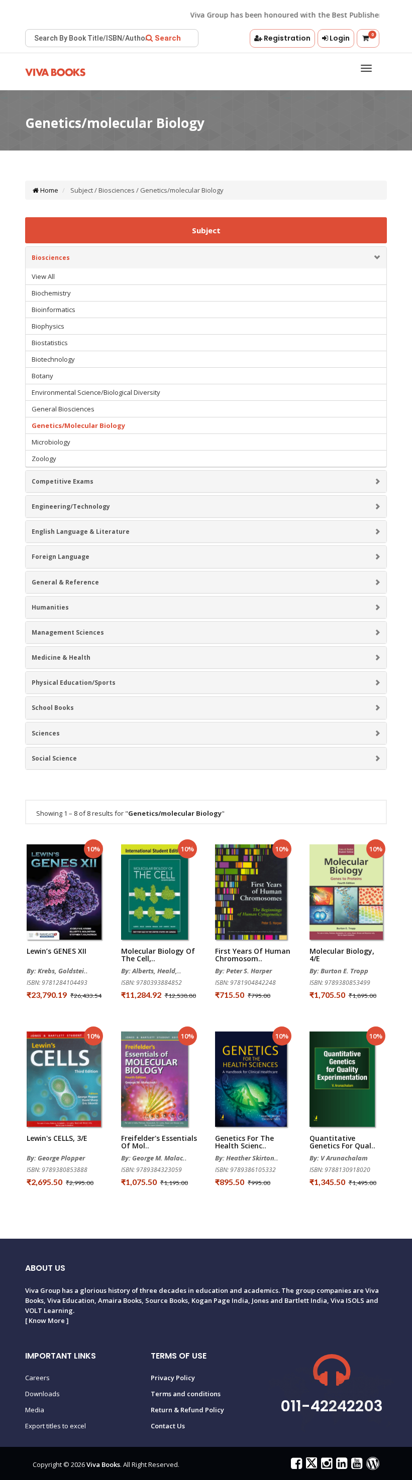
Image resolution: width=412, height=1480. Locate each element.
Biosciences (51, 257)
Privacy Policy (173, 1377)
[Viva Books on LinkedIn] (340, 1465)
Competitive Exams (62, 481)
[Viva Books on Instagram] (325, 1465)
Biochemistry (51, 293)
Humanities (50, 607)
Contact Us (168, 1425)
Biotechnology (53, 359)
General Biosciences (63, 408)
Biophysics (48, 326)
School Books (53, 707)
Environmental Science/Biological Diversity (96, 392)
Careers (37, 1377)
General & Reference (65, 582)
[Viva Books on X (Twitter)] (310, 1465)
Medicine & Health (61, 657)
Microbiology (51, 442)
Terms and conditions (186, 1393)
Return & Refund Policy (187, 1409)
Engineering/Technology (71, 506)
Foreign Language (60, 556)
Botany (42, 375)
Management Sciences (68, 632)
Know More (47, 1320)
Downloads (42, 1393)
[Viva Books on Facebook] (295, 1465)
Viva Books (103, 1464)
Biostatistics (50, 342)
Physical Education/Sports (74, 682)
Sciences (46, 733)
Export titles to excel (55, 1425)
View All (43, 276)
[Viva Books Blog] (371, 1465)
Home (48, 190)
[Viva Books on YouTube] (355, 1465)
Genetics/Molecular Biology (78, 425)
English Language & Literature (81, 531)
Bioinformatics (53, 309)
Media (34, 1409)
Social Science (54, 758)
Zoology (44, 458)
